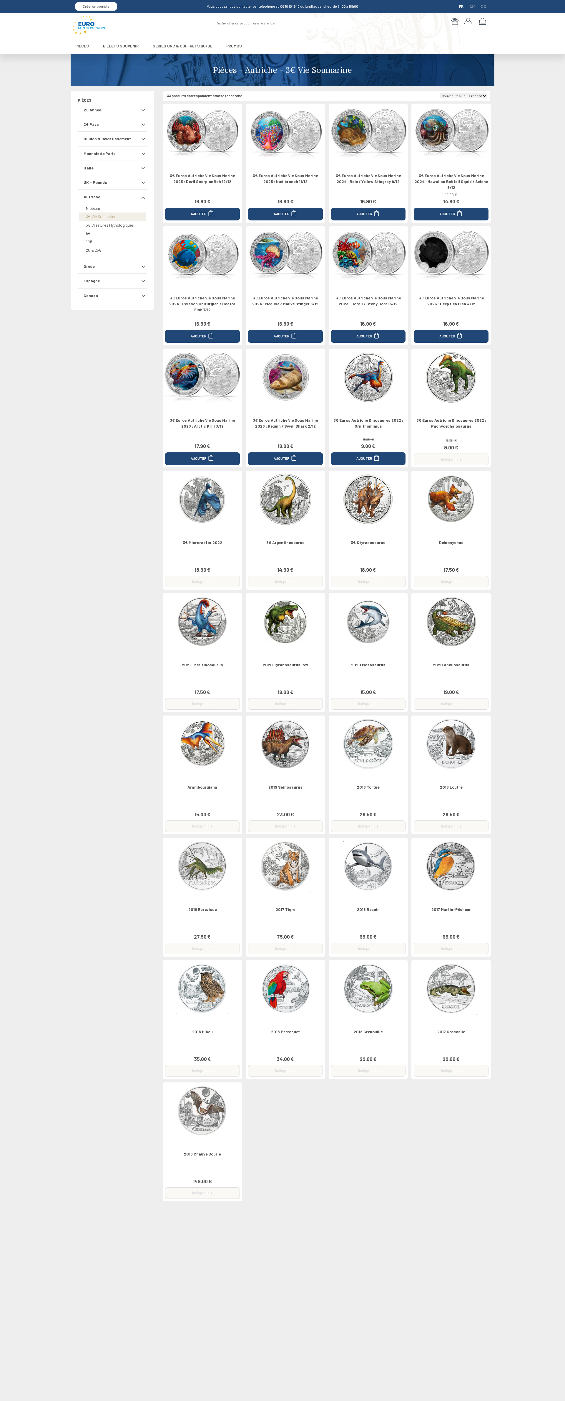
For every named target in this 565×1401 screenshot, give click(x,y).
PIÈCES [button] (82, 45)
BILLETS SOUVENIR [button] (121, 45)
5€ (88, 233)
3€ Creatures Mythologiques (110, 225)
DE (483, 6)
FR (461, 6)
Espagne (92, 280)
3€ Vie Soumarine (101, 216)
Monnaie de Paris (100, 153)
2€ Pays (91, 124)
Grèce (89, 266)
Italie (88, 167)
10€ (89, 241)
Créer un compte (96, 6)
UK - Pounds (95, 182)
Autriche (92, 196)
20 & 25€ (94, 250)
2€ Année (92, 109)
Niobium (93, 208)
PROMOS (234, 45)
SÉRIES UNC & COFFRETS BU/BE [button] (182, 45)
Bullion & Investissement (107, 138)
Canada (91, 295)
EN (472, 6)
